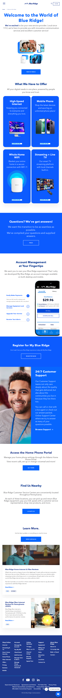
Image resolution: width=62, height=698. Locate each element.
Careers (52, 655)
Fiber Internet (6, 659)
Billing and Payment (41, 648)
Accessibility (37, 688)
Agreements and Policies (29, 684)
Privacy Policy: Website (43, 686)
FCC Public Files (42, 684)
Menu (4, 3)
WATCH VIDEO (31, 72)
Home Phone (6, 657)
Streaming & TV (6, 648)
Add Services (18, 655)
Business (4, 668)
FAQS (31, 243)
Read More (9, 587)
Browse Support (43, 430)
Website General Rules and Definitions (23, 686)
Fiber (7, 591)
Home (3, 9)
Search (51, 3)
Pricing (4, 665)
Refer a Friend (54, 652)
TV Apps (28, 646)
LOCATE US (31, 511)
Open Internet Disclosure (12, 684)
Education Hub (41, 656)
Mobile (4, 670)
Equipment (41, 645)
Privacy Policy (52, 684)
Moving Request (28, 657)
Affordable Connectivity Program (22, 688)
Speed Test (29, 661)
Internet (13, 591)
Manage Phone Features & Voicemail (17, 665)
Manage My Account (17, 646)
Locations (41, 659)
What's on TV (30, 649)
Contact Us (41, 662)
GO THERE (31, 468)
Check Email (18, 652)
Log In (56, 3)
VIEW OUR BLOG (31, 539)
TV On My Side (54, 649)
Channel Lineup (28, 653)
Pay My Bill (17, 649)
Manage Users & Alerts (18, 658)
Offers (4, 662)
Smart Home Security (6, 653)
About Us (53, 646)
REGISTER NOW (31, 356)
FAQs (40, 652)
